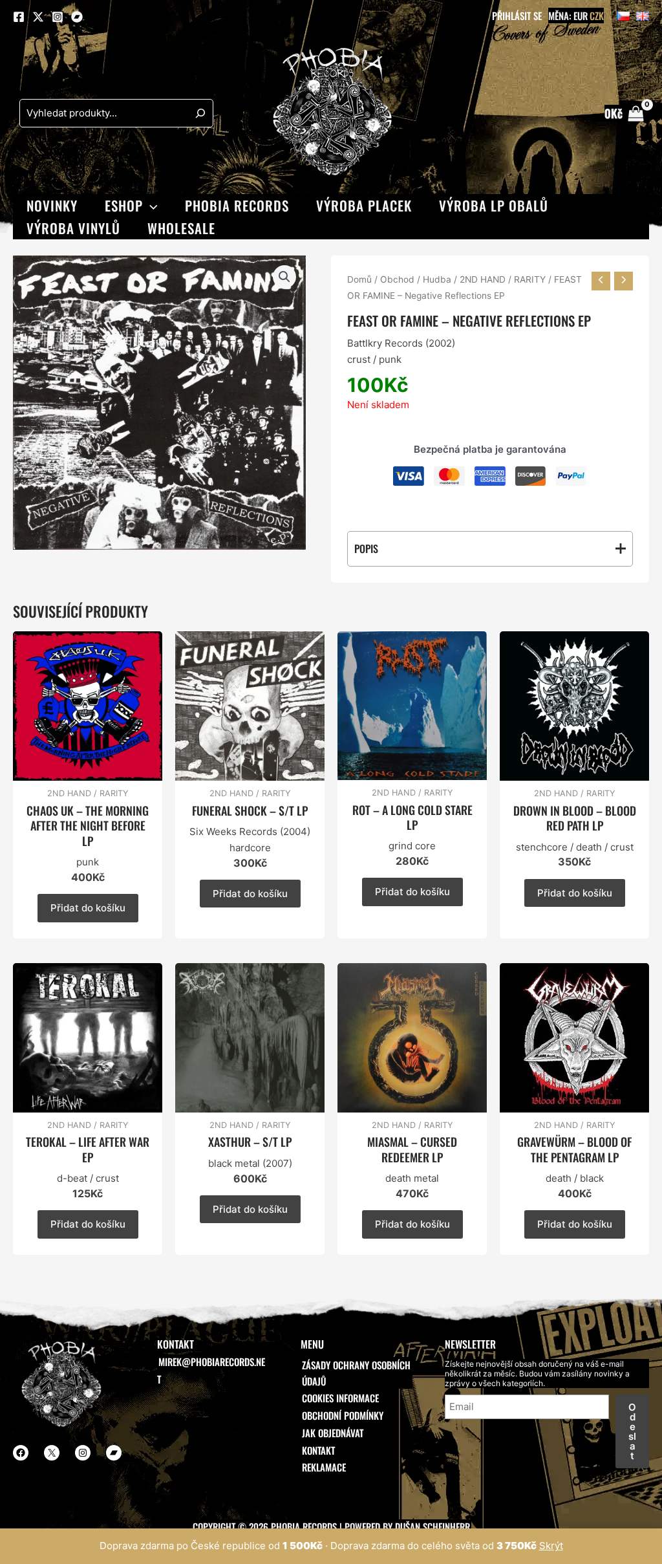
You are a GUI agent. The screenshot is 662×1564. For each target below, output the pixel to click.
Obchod (397, 279)
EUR (580, 15)
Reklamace (324, 1467)
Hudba (437, 279)
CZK (597, 15)
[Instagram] (57, 17)
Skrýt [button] (551, 1545)
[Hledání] (200, 113)
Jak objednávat (332, 1433)
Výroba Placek (364, 205)
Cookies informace (340, 1398)
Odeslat (632, 1431)
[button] (150, 205)
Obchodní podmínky (342, 1415)
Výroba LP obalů (493, 205)
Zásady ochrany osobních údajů (356, 1373)
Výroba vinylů (73, 228)
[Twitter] (38, 17)
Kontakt (318, 1450)
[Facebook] (19, 17)
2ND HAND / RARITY (503, 279)
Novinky (52, 205)
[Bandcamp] (77, 17)
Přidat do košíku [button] (87, 908)
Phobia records (237, 205)
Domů (359, 279)
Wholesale (181, 228)
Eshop (124, 205)
